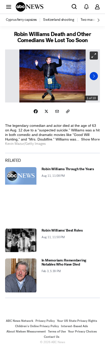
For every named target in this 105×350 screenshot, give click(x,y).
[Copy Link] (68, 111)
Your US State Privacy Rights (77, 321)
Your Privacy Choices (82, 331)
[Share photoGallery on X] (46, 111)
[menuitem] (21, 20)
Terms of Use (57, 331)
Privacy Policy (45, 321)
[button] (8, 6)
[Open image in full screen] (94, 55)
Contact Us (51, 337)
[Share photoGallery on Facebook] (36, 111)
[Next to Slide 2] (94, 76)
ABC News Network (19, 321)
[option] (24, 20)
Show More (90, 139)
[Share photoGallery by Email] (57, 111)
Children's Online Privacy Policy (37, 326)
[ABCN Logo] (29, 7)
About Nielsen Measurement (26, 331)
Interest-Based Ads (74, 326)
